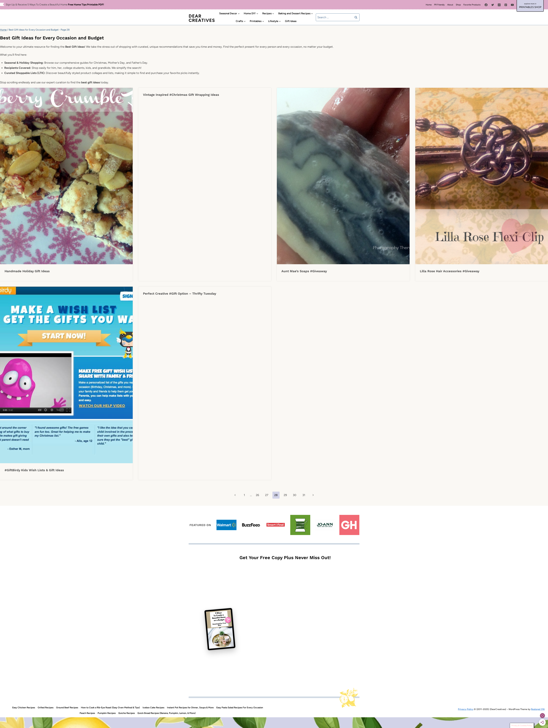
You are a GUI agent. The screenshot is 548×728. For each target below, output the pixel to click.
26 (257, 495)
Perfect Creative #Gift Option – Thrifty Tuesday (179, 293)
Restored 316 (538, 709)
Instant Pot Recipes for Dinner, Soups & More (190, 707)
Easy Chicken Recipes (23, 707)
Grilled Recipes (45, 707)
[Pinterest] (506, 5)
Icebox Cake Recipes (153, 707)
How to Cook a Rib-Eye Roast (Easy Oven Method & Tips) (110, 707)
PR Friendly (439, 4)
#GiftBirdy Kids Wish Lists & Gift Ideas (34, 470)
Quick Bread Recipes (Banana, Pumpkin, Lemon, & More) (166, 713)
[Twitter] (492, 5)
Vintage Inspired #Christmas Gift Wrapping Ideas (181, 94)
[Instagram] (499, 5)
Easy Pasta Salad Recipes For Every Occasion (239, 707)
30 (294, 495)
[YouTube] (512, 5)
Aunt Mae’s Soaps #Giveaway (304, 271)
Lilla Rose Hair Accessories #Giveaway (449, 271)
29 (285, 495)
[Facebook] (486, 5)
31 (303, 495)
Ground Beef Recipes (67, 707)
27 (266, 495)
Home (429, 4)
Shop (458, 4)
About (450, 4)
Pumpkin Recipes (107, 713)
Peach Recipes (87, 713)
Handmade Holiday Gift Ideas (27, 271)
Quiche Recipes (126, 713)
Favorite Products (471, 4)
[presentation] (66, 176)
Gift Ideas (290, 21)
